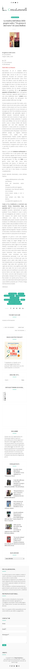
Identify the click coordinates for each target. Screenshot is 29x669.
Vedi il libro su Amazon (8, 67)
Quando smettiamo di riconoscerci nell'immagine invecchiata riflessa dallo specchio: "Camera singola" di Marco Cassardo (14, 516)
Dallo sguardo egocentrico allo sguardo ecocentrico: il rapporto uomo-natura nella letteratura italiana (13, 529)
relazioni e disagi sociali (12, 299)
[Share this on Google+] (17, 308)
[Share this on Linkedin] (23, 308)
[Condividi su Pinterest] (20, 308)
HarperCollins (20, 295)
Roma (22, 299)
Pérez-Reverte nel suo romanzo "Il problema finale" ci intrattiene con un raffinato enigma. (14, 505)
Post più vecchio (19, 330)
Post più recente (9, 327)
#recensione (15, 17)
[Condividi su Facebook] (11, 308)
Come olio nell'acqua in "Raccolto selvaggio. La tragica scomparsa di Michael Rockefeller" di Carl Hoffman (14, 483)
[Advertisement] (14, 415)
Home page (21, 327)
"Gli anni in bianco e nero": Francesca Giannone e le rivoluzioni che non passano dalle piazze (14, 494)
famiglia (21, 293)
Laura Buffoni (14, 297)
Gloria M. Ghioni (9, 295)
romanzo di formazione (14, 303)
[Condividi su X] (14, 308)
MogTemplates (18, 658)
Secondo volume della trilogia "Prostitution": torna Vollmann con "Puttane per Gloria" (14, 473)
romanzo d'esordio (14, 301)
